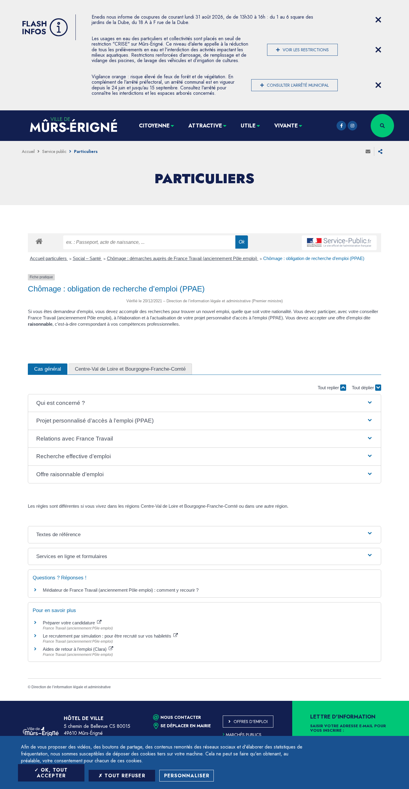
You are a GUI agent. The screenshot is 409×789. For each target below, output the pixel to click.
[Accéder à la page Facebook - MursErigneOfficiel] (341, 125)
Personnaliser (187, 775)
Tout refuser (124, 775)
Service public (54, 151)
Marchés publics (243, 734)
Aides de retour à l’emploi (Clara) (75, 649)
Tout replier (329, 387)
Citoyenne (154, 126)
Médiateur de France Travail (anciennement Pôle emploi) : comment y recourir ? (121, 590)
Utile (248, 126)
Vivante (286, 126)
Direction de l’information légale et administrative (71, 687)
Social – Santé (87, 258)
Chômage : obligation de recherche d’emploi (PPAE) (313, 258)
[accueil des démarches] (39, 241)
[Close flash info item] (378, 19)
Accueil (28, 151)
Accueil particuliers (49, 258)
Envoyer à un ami (368, 151)
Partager (380, 151)
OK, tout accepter (52, 773)
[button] (204, 403)
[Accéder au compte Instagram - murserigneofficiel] (352, 125)
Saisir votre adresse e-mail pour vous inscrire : (348, 728)
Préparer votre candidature (69, 622)
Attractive (205, 126)
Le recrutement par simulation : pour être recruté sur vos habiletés (107, 635)
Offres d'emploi (251, 722)
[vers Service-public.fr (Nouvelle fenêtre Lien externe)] (339, 242)
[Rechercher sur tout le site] (382, 125)
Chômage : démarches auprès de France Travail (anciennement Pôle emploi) (182, 258)
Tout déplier (363, 387)
